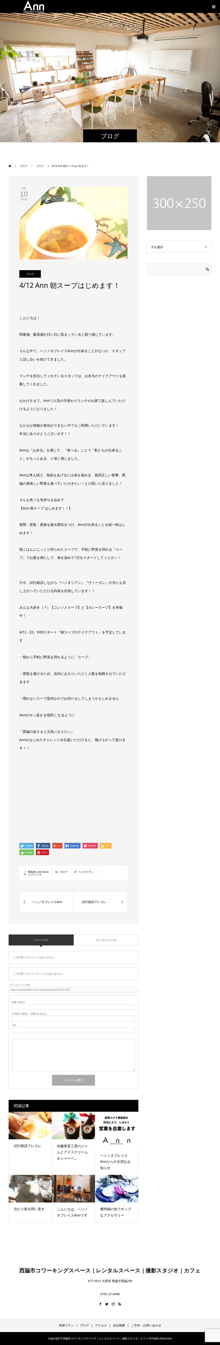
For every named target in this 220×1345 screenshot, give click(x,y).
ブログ (30, 274)
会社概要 (119, 1325)
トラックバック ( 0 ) (105, 940)
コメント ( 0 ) (41, 939)
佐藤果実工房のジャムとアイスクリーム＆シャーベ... (72, 1152)
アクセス (101, 1325)
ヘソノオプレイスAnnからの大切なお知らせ (115, 1161)
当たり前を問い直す (29, 1209)
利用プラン (66, 1325)
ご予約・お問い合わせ (146, 1325)
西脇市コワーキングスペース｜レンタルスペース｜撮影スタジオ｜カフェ (110, 1270)
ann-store (43, 872)
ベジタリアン (86, 872)
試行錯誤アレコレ (27, 1145)
